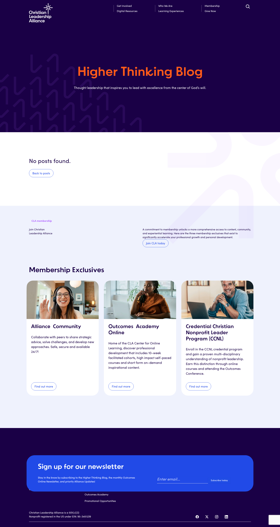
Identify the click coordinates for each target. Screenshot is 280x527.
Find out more (44, 386)
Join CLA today (155, 243)
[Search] (248, 6)
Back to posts (41, 173)
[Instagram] (216, 516)
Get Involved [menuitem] (124, 5)
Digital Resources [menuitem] (127, 11)
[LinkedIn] (226, 516)
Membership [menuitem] (212, 5)
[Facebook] (197, 516)
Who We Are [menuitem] (165, 5)
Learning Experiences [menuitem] (171, 11)
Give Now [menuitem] (210, 11)
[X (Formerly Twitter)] (207, 516)
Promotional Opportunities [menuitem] (100, 501)
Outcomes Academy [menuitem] (96, 494)
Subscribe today (219, 480)
